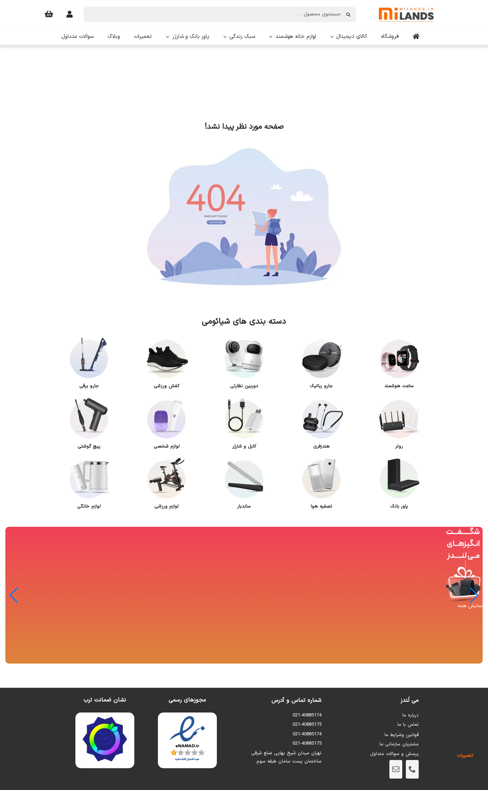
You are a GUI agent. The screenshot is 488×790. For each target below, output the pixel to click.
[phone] (412, 769)
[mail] (395, 769)
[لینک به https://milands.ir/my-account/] (69, 14)
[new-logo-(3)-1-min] (406, 4)
